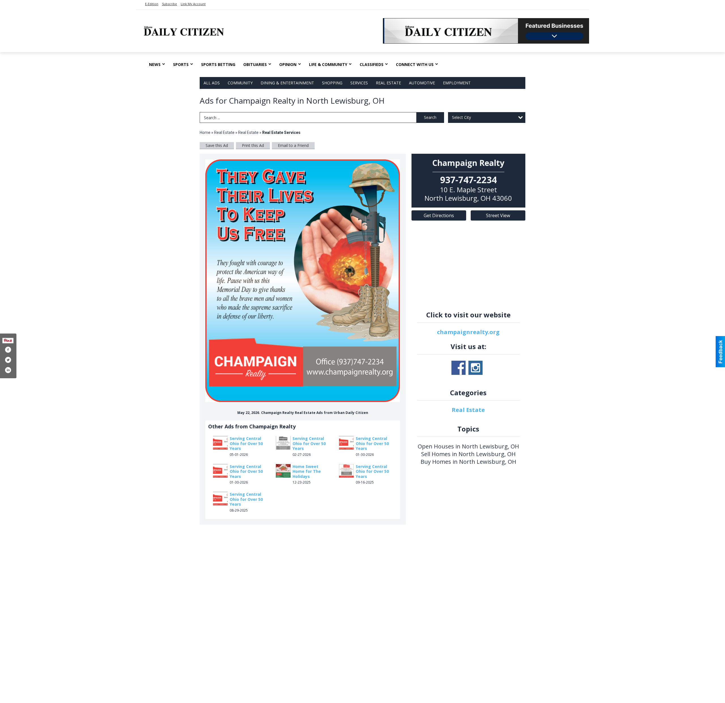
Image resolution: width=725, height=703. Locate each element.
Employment (457, 83)
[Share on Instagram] (8, 370)
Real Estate (388, 83)
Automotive (422, 83)
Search (430, 117)
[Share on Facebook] (8, 350)
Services (359, 83)
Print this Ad (253, 145)
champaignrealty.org (468, 332)
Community (240, 83)
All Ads (212, 83)
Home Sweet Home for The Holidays (307, 471)
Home (205, 132)
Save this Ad (217, 145)
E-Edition (151, 4)
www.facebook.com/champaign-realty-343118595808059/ (458, 368)
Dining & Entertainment (287, 83)
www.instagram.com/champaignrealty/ (475, 368)
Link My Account (193, 4)
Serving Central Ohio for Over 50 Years (246, 443)
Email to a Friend (293, 145)
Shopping (332, 83)
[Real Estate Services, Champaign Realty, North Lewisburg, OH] (302, 280)
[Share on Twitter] (8, 360)
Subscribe (169, 4)
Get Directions (439, 215)
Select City (461, 117)
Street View (498, 215)
